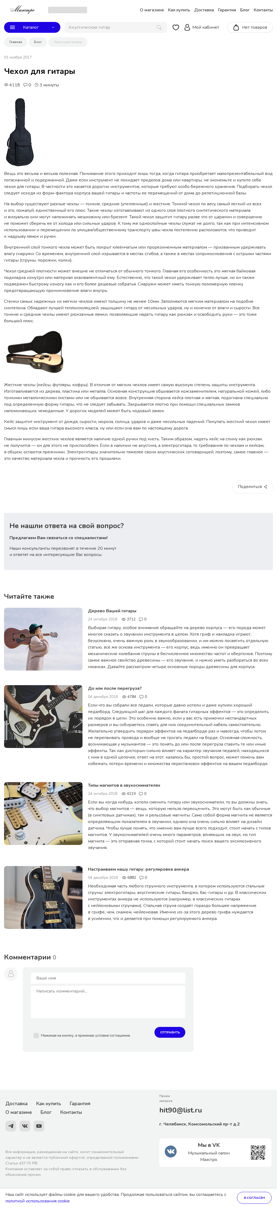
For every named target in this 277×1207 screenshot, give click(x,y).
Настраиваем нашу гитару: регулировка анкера (138, 869)
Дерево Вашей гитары (112, 611)
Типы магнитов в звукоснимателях (124, 785)
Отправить (170, 1032)
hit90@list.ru (180, 1110)
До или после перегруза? (115, 688)
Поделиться (250, 487)
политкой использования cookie (37, 1201)
